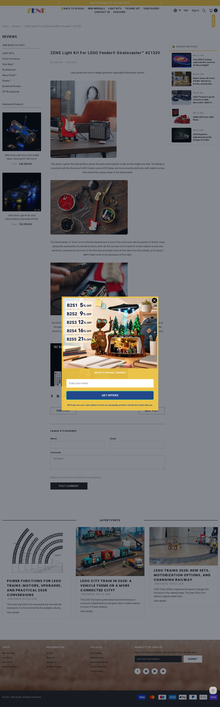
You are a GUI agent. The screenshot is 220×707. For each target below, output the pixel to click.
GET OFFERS (110, 395)
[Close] (154, 300)
